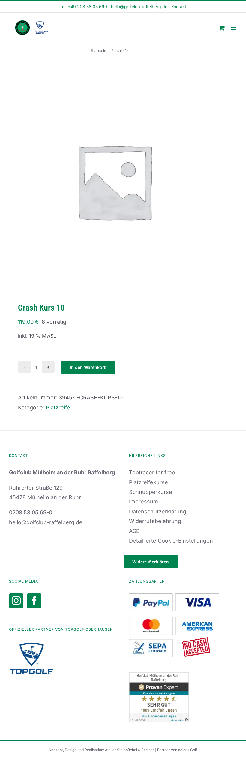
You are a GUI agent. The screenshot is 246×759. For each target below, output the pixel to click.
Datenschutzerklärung (157, 511)
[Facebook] (34, 600)
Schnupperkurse (150, 492)
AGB (134, 531)
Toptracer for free (152, 472)
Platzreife (58, 407)
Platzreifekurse (148, 482)
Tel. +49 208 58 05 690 (83, 6)
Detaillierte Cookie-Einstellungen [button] (171, 540)
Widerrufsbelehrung (155, 521)
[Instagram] (16, 600)
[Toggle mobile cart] (222, 28)
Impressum (143, 501)
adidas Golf (187, 750)
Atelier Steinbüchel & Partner (130, 750)
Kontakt (178, 6)
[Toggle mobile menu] (234, 28)
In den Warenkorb (88, 367)
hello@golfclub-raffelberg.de (139, 6)
